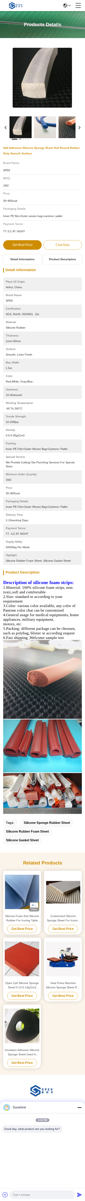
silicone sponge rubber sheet (47, 822)
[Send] (79, 1194)
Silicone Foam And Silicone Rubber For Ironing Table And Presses (22, 918)
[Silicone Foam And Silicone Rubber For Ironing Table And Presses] (22, 892)
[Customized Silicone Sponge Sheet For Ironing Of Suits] (63, 892)
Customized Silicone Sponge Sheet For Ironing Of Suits (63, 918)
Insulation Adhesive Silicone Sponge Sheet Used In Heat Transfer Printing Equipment (22, 1052)
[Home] (42, 1095)
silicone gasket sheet (22, 840)
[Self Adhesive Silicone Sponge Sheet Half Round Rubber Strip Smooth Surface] (42, 77)
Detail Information (22, 259)
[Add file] (5, 1194)
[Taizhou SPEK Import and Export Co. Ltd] (16, 5)
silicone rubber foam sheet (27, 831)
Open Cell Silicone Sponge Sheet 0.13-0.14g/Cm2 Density (22, 985)
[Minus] (79, 1107)
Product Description (62, 259)
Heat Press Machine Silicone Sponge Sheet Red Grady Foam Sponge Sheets (63, 985)
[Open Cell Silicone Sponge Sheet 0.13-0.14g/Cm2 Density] (22, 958)
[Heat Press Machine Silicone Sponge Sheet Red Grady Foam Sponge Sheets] (63, 958)
